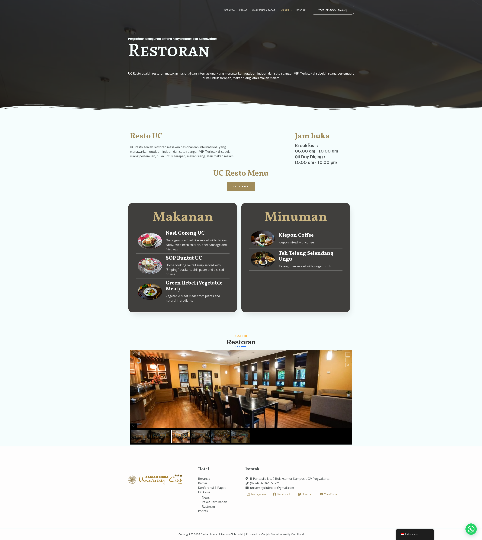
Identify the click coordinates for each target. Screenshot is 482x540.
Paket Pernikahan (214, 502)
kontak (301, 10)
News (206, 497)
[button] (241, 186)
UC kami (284, 10)
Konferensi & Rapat (263, 10)
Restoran (208, 506)
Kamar (243, 10)
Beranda (229, 10)
